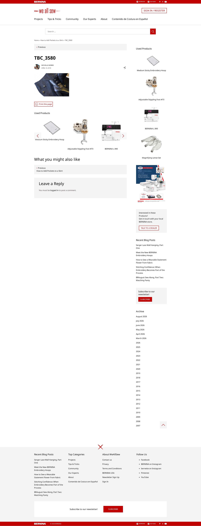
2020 (138, 369)
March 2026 (141, 338)
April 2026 (140, 334)
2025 (138, 347)
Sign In (105, 481)
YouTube (145, 477)
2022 (138, 360)
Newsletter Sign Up (110, 477)
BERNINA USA (108, 473)
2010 (138, 412)
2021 (138, 364)
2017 (138, 382)
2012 (138, 404)
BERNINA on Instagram (151, 464)
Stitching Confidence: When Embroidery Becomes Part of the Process (150, 270)
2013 (138, 399)
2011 (138, 408)
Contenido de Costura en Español (130, 19)
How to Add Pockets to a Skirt (51, 40)
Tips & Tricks (54, 19)
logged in (54, 190)
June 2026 (140, 325)
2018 (138, 377)
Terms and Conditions (112, 468)
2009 (138, 417)
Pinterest (145, 473)
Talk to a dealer (149, 228)
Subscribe (145, 299)
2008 (138, 421)
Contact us (107, 460)
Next (123, 135)
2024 (138, 351)
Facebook (145, 460)
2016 (138, 386)
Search (153, 31)
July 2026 (140, 321)
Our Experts (89, 19)
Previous (42, 47)
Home (36, 40)
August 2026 (141, 316)
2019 (138, 373)
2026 (138, 342)
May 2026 (140, 329)
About (104, 19)
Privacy (105, 464)
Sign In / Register (154, 10)
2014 (138, 395)
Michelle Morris (47, 65)
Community (72, 19)
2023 (138, 356)
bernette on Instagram (151, 468)
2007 (138, 425)
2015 (138, 391)
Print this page (45, 104)
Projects (38, 19)
